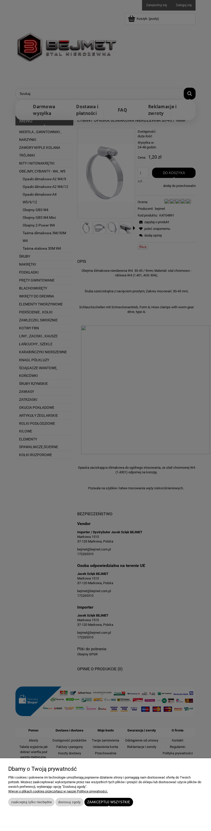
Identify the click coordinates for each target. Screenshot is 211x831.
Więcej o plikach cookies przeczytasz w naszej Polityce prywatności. (58, 791)
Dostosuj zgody (69, 802)
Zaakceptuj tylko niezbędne (31, 802)
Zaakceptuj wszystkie (108, 802)
